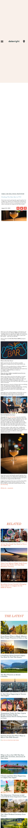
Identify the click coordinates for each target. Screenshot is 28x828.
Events (14, 194)
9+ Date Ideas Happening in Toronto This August (13, 695)
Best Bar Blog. (4, 484)
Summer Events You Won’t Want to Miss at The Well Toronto (13, 736)
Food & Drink (20, 194)
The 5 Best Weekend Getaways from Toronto (13, 815)
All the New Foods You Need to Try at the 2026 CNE (14, 545)
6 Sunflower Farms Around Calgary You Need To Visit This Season (13, 656)
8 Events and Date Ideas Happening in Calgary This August (13, 776)
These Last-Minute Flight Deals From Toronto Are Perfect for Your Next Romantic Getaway (14, 565)
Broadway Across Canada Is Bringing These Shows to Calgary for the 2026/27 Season (13, 585)
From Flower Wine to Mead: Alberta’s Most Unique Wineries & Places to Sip (14, 637)
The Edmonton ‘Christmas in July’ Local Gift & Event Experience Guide (14, 796)
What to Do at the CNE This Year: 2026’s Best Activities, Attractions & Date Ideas (13, 756)
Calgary (3, 194)
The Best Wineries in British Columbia (10, 675)
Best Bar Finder (12, 417)
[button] (2, 41)
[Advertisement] (14, 505)
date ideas (9, 194)
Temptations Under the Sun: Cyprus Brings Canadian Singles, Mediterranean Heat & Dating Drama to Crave (14, 715)
